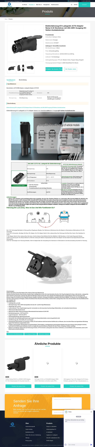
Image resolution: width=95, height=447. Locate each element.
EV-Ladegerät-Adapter (30, 334)
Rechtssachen (55, 4)
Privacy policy (29, 440)
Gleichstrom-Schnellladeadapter (15, 334)
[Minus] (91, 412)
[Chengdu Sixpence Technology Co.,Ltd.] (9, 4)
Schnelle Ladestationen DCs (53, 437)
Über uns (38, 4)
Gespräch (84, 4)
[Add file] (66, 444)
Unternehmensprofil (30, 426)
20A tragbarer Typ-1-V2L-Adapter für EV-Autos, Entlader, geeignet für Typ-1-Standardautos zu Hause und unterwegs (76, 380)
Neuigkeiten (46, 4)
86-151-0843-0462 (86, 1)
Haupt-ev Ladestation (51, 426)
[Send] (91, 444)
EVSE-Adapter (49, 440)
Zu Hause (24, 4)
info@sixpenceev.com (73, 1)
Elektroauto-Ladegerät (44, 334)
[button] (7, 366)
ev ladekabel (49, 432)
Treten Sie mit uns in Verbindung (33, 435)
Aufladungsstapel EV (51, 429)
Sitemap (27, 437)
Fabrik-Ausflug (29, 429)
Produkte (31, 4)
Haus (6, 19)
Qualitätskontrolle (30, 432)
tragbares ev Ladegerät (51, 435)
